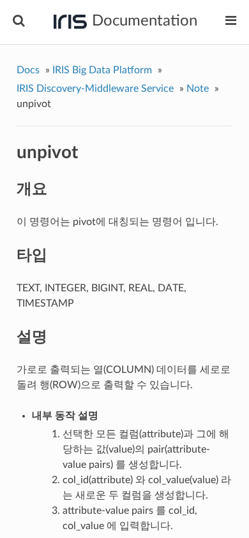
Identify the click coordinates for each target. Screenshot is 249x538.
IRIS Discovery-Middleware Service (95, 89)
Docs (28, 70)
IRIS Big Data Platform (102, 70)
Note (197, 89)
